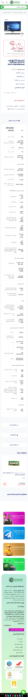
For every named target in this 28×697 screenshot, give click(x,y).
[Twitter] (20, 696)
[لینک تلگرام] (8, 109)
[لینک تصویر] (14, 518)
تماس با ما (20, 639)
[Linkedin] (10, 696)
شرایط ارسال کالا (19, 644)
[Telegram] (8, 696)
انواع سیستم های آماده (17, 12)
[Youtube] (17, 696)
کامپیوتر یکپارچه (6, 12)
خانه (25, 12)
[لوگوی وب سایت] (15, 2)
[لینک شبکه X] (14, 109)
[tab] (14, 121)
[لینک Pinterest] (12, 109)
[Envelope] (6, 696)
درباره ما (21, 642)
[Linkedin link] (10, 109)
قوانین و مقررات (19, 647)
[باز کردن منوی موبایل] (26, 2)
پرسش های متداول (18, 650)
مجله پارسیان (19, 653)
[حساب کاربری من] (6, 2)
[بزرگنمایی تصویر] (21, 35)
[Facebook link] (16, 109)
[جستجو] (3, 7)
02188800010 (7, 625)
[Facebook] (22, 696)
